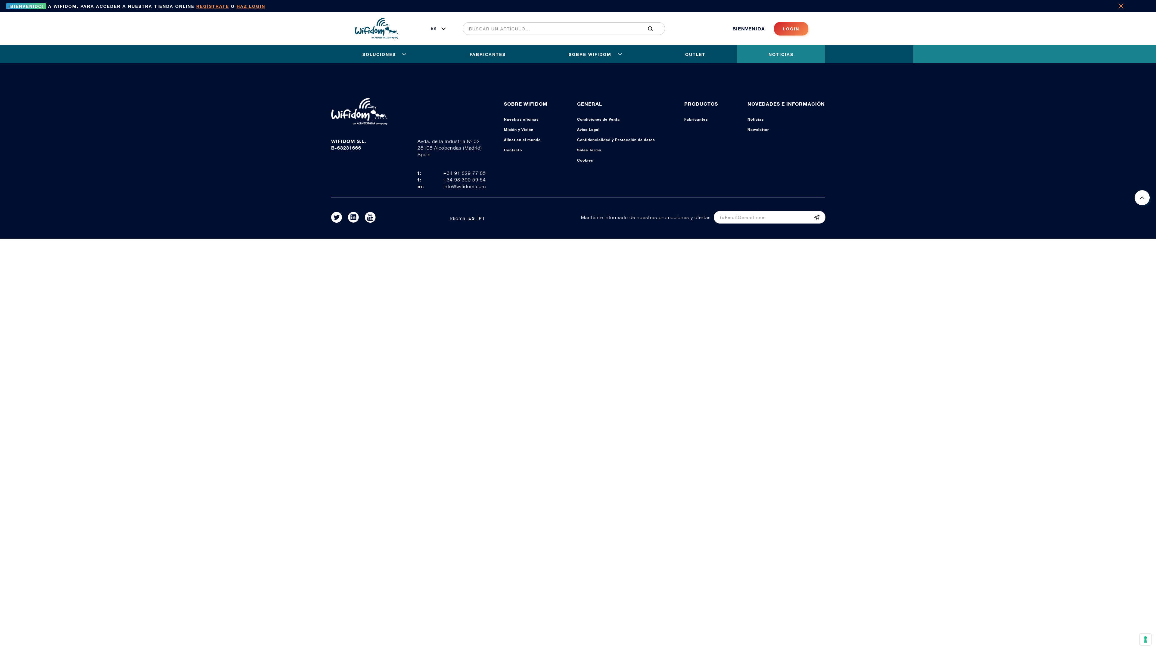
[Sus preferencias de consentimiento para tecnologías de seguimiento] (1145, 639)
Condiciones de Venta (598, 119)
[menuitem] (560, 28)
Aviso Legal (588, 129)
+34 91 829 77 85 (464, 173)
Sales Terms (589, 150)
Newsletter (758, 129)
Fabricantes (696, 119)
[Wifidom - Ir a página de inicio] (376, 37)
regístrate (212, 6)
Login (791, 28)
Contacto (513, 150)
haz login (251, 6)
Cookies (585, 160)
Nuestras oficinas (521, 119)
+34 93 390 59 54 (464, 179)
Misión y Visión (518, 129)
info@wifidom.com (464, 186)
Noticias (755, 119)
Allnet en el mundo (522, 140)
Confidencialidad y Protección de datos (616, 140)
